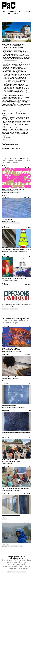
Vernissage (5, 280)
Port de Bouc (23, 251)
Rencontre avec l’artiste (9, 407)
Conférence (21, 407)
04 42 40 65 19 (6, 137)
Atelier (4, 380)
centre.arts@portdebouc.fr (11, 141)
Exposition (5, 221)
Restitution (13, 280)
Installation (5, 546)
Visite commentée (7, 351)
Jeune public (17, 490)
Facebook (5, 148)
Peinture (12, 221)
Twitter (18, 148)
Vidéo (20, 546)
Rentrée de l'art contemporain (10, 192)
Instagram (11, 148)
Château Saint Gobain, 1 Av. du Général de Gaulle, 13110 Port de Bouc (14, 112)
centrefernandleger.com (10, 144)
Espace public (13, 251)
